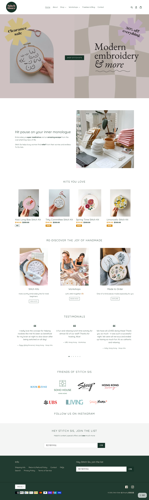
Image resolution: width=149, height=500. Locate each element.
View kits (33, 301)
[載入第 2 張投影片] (71, 356)
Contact (54, 467)
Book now (74, 298)
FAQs (62, 467)
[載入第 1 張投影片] (69, 356)
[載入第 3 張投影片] (73, 356)
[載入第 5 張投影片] (78, 356)
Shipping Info (20, 467)
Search (18, 470)
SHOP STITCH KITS (74, 58)
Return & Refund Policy (38, 467)
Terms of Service (45, 470)
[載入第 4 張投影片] (75, 356)
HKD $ (19, 487)
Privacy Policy (29, 470)
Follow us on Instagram (74, 413)
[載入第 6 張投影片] (80, 356)
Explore (115, 298)
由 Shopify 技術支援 (127, 492)
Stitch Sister (117, 492)
